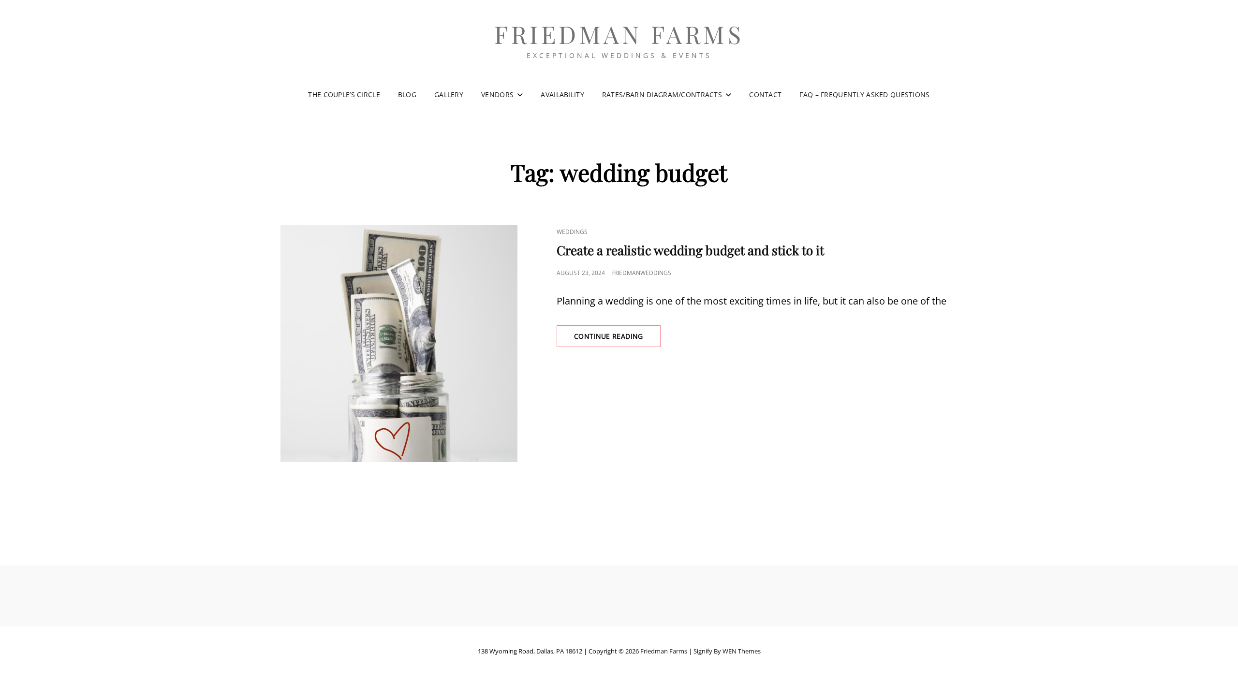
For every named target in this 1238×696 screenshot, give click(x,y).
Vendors (497, 94)
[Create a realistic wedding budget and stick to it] (398, 343)
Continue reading (617, 339)
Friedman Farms (619, 34)
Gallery (448, 94)
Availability (562, 94)
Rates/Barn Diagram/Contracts (662, 94)
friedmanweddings (641, 273)
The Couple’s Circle (344, 94)
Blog (407, 94)
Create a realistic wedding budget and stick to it (690, 250)
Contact (765, 94)
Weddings (572, 232)
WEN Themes (741, 651)
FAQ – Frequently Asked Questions (864, 94)
